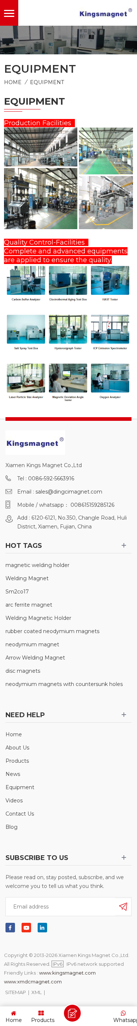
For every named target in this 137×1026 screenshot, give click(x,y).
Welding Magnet (27, 578)
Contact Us (19, 813)
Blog (11, 827)
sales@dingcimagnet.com (68, 491)
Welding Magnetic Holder (38, 618)
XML (36, 992)
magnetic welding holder (37, 565)
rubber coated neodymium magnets (52, 631)
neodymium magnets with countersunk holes (64, 684)
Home (13, 82)
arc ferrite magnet (28, 604)
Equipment (47, 82)
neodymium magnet (32, 644)
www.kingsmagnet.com (67, 973)
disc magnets (22, 671)
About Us (17, 747)
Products (17, 761)
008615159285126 (92, 505)
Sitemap (15, 992)
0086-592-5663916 (51, 478)
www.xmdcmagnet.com (33, 982)
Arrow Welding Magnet (35, 657)
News (12, 774)
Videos (14, 800)
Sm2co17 (17, 591)
